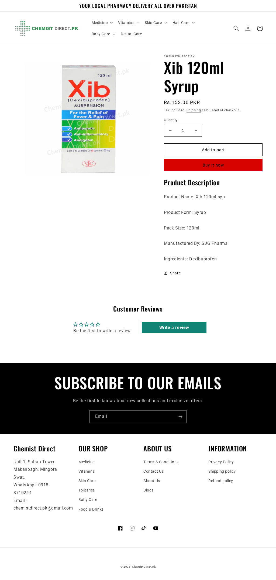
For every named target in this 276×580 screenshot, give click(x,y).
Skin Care (86, 481)
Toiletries (86, 490)
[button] (101, 22)
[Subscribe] (180, 416)
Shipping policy (222, 471)
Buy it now (213, 165)
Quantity (170, 120)
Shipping (194, 110)
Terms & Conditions (161, 462)
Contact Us (153, 471)
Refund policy (220, 481)
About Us (151, 481)
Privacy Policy (221, 462)
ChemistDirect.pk (144, 566)
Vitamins (86, 471)
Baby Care (87, 499)
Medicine (86, 462)
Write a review (174, 327)
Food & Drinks (91, 509)
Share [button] (175, 273)
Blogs (148, 490)
